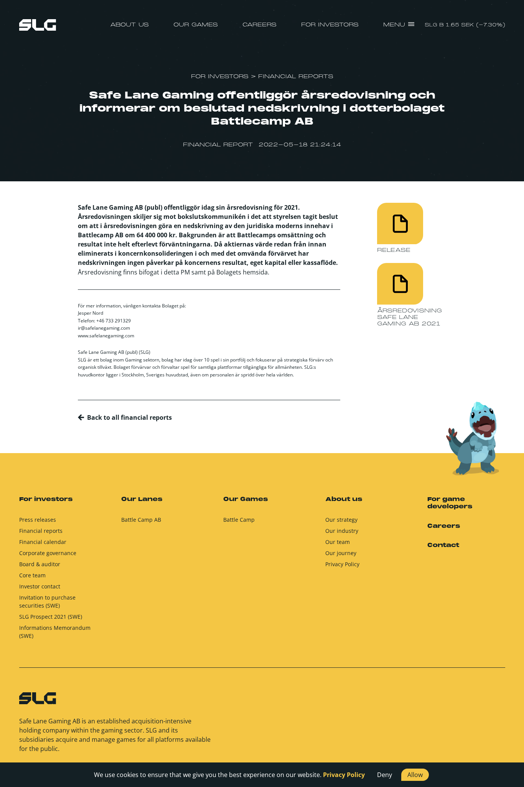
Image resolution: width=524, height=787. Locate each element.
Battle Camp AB (141, 519)
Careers (259, 25)
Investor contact (39, 586)
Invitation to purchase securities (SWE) (47, 601)
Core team (32, 575)
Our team (337, 541)
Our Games (195, 25)
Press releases (37, 519)
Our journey (340, 553)
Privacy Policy (342, 564)
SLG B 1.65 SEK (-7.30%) (465, 25)
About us (129, 25)
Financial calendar (42, 541)
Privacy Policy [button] (344, 775)
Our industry (341, 530)
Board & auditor (39, 564)
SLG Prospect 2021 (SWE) (50, 616)
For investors (330, 25)
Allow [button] (415, 775)
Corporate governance (47, 553)
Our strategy (341, 519)
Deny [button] (384, 775)
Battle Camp (239, 519)
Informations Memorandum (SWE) (55, 631)
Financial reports (41, 530)
